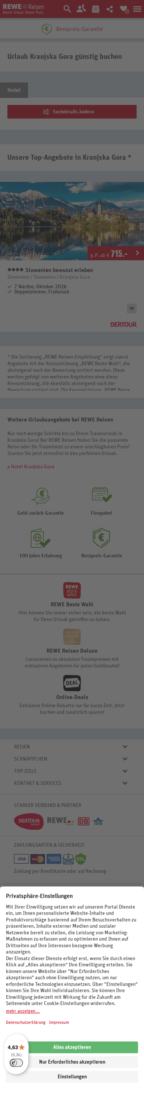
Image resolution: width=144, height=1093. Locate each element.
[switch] (16, 1063)
